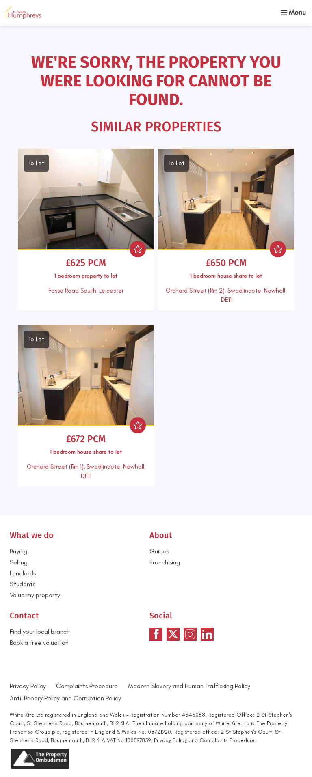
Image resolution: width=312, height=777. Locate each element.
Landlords (23, 573)
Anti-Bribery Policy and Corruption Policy (66, 698)
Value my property (35, 595)
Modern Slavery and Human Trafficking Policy (189, 686)
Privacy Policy (28, 686)
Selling (19, 562)
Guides (159, 551)
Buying (18, 551)
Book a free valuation (39, 642)
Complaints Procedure (87, 686)
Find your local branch (40, 631)
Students (22, 584)
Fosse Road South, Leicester (86, 290)
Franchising (165, 562)
